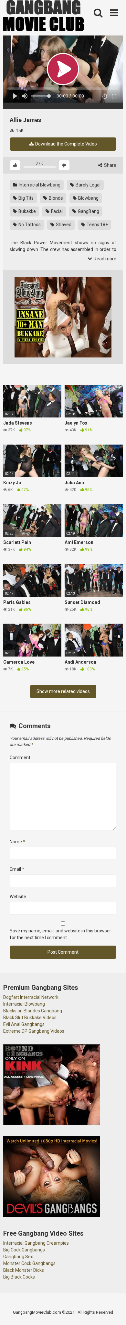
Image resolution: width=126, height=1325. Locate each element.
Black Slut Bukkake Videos (30, 1017)
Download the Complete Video (65, 143)
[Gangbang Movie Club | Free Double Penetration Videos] (43, 16)
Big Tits (25, 198)
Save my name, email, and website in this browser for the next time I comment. (60, 934)
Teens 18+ (97, 224)
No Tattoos (29, 224)
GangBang (88, 211)
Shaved (63, 224)
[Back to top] (114, 1312)
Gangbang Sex (18, 1256)
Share (109, 165)
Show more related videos (63, 691)
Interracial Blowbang (39, 184)
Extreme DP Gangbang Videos (33, 1031)
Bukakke (26, 211)
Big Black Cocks (19, 1277)
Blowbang (88, 198)
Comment (20, 757)
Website (18, 896)
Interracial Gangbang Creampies (36, 1243)
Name (17, 841)
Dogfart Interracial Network (30, 997)
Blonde (55, 198)
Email (17, 869)
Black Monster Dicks (23, 1270)
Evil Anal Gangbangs (24, 1024)
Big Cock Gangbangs (24, 1249)
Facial (56, 211)
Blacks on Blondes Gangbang (32, 1010)
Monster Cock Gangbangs (29, 1263)
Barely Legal (87, 184)
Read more (104, 258)
